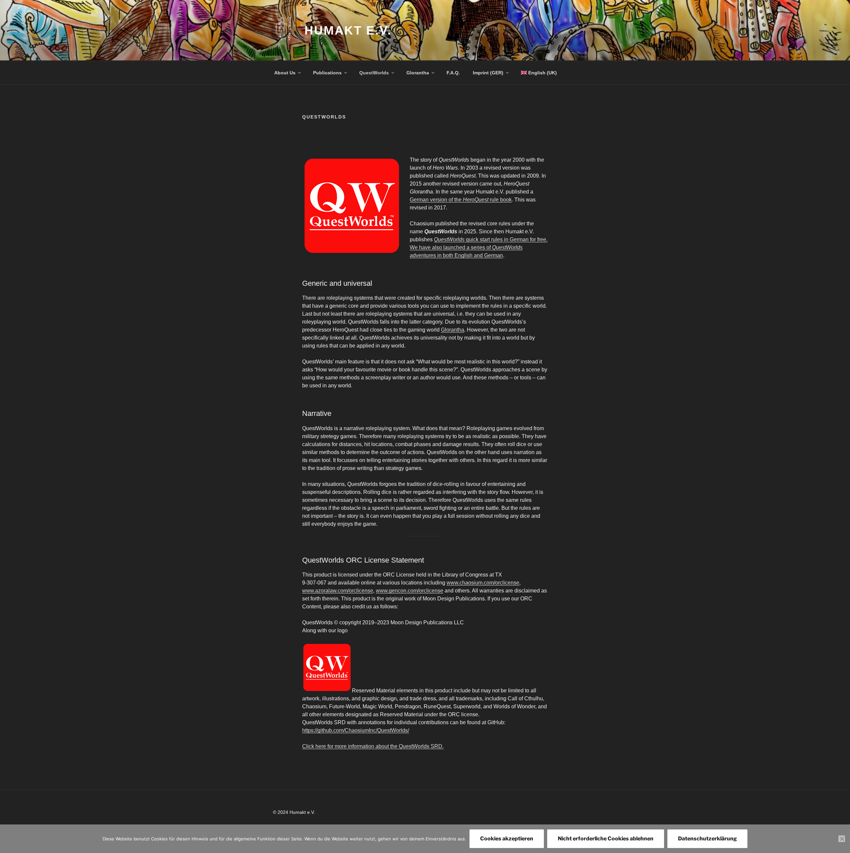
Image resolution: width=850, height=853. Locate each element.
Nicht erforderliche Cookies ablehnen (605, 838)
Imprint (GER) (488, 72)
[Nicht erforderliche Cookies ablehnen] (841, 838)
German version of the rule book (461, 199)
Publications (327, 72)
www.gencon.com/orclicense (409, 590)
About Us (285, 72)
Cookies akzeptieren (506, 838)
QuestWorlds (374, 72)
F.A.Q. (453, 72)
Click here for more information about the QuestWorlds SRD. (373, 746)
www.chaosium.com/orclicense (483, 582)
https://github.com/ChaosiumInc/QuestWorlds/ (355, 730)
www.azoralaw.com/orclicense (337, 590)
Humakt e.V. (348, 30)
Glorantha (417, 72)
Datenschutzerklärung (707, 838)
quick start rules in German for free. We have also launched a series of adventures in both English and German (479, 247)
